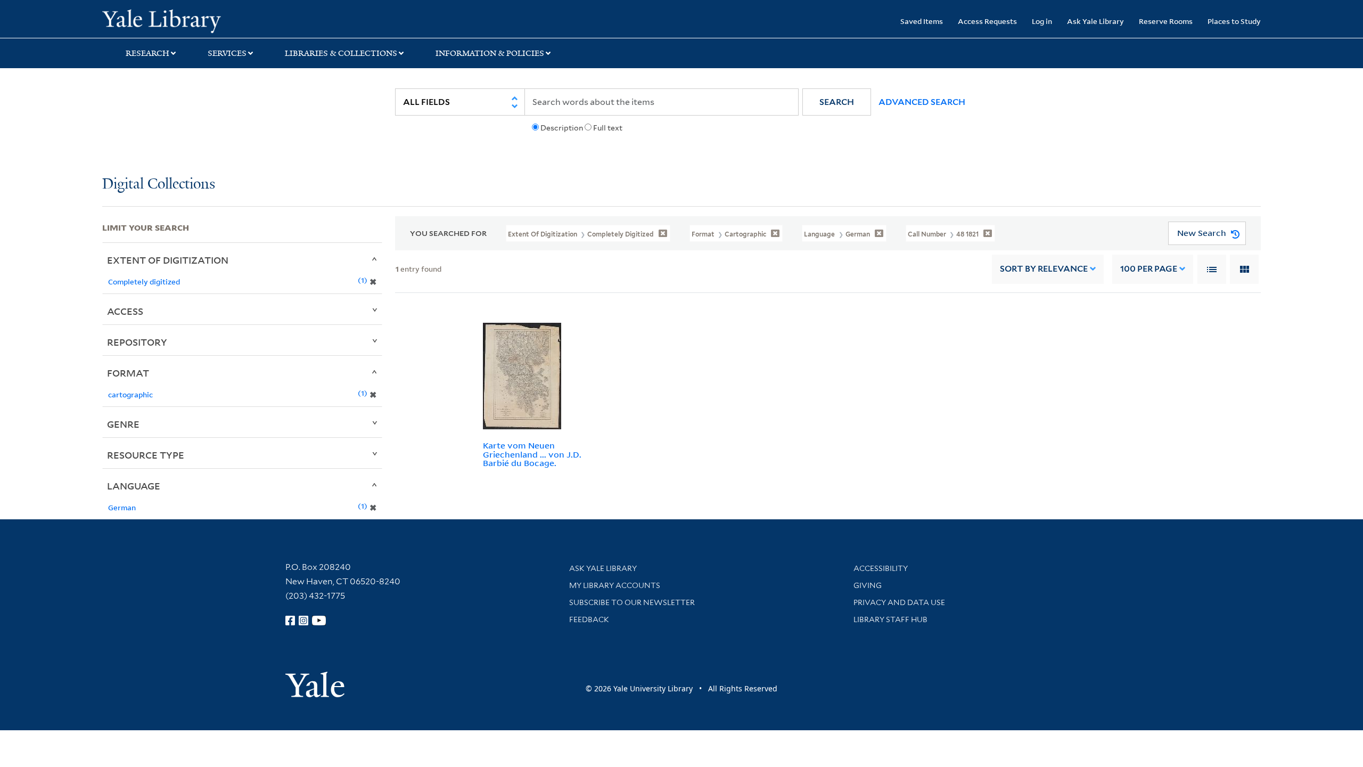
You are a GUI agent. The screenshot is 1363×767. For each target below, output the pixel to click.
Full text (607, 128)
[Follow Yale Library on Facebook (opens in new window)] (290, 620)
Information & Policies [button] (490, 53)
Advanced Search (921, 102)
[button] (836, 102)
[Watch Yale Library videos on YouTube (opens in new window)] (319, 620)
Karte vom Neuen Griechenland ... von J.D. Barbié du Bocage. (532, 454)
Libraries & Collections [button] (341, 53)
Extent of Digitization (167, 260)
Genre (123, 424)
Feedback (589, 619)
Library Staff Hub (890, 619)
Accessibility (880, 568)
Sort (1044, 269)
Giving (867, 585)
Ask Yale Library (1095, 21)
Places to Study (1234, 21)
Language (133, 485)
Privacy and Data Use (899, 602)
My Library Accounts (614, 585)
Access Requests (987, 21)
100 (1148, 269)
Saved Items (921, 21)
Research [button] (147, 53)
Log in (1042, 21)
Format (128, 372)
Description (561, 128)
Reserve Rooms (1166, 21)
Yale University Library (189, 20)
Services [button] (227, 53)
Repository (137, 342)
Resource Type (145, 454)
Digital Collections (158, 184)
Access (125, 311)
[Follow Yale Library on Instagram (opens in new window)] (303, 620)
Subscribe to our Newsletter (632, 602)
